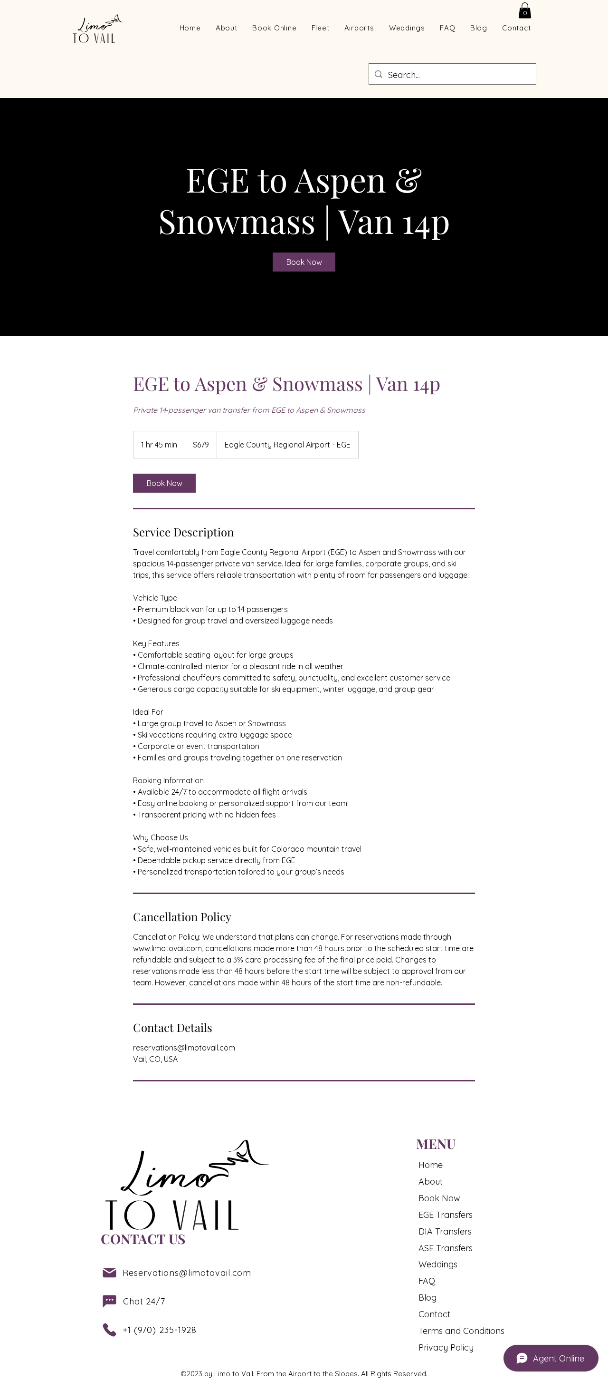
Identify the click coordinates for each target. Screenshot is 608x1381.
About (430, 1181)
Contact (434, 1314)
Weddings (437, 1264)
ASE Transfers (445, 1248)
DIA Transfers (445, 1231)
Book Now (439, 1198)
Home (430, 1164)
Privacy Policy (446, 1347)
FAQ (426, 1280)
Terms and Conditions (454, 1330)
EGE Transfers (445, 1214)
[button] (525, 10)
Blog (427, 1297)
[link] (304, 262)
